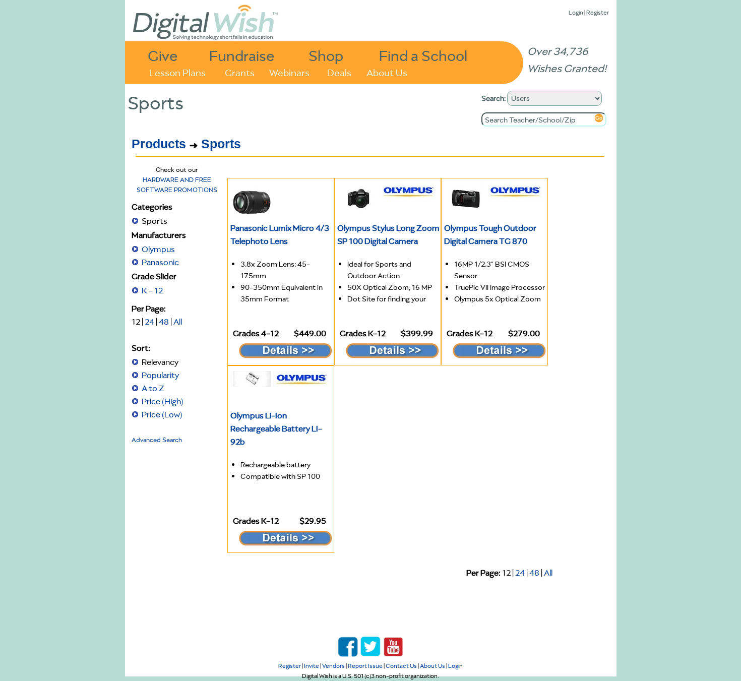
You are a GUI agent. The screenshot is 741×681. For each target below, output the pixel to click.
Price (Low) (162, 414)
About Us (386, 72)
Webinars (289, 72)
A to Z (153, 388)
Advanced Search (157, 440)
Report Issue (365, 665)
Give (163, 55)
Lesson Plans (177, 72)
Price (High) (162, 401)
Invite (311, 665)
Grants (240, 72)
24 (149, 321)
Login (576, 12)
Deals (339, 72)
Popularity (160, 375)
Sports (221, 144)
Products (159, 144)
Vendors (333, 665)
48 (164, 321)
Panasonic (160, 262)
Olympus (158, 249)
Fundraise (242, 55)
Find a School (423, 55)
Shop (325, 55)
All (177, 321)
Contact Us (401, 665)
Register (597, 12)
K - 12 (152, 290)
